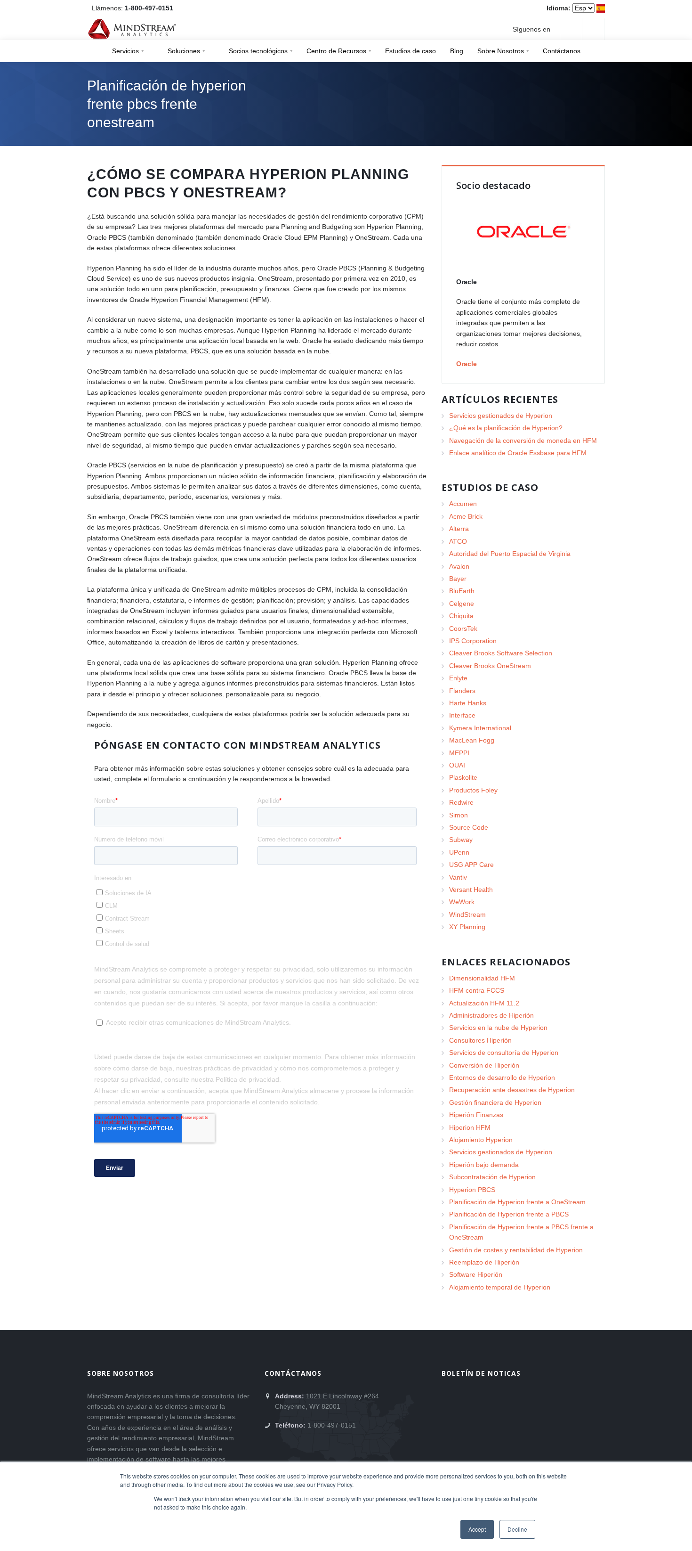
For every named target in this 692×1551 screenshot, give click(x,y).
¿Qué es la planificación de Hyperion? (506, 428)
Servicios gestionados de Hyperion (500, 415)
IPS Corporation (473, 641)
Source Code (468, 827)
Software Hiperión (475, 1274)
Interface (462, 715)
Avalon (459, 566)
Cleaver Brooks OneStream (490, 665)
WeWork (462, 902)
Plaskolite (463, 777)
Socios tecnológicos (258, 51)
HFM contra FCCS (476, 990)
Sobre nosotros (120, 1373)
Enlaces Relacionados (506, 961)
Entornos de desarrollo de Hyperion (502, 1077)
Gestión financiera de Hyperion (495, 1102)
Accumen (463, 503)
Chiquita (461, 616)
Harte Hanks (467, 703)
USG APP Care (471, 864)
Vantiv (458, 877)
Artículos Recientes (500, 399)
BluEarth (462, 591)
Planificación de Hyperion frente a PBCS (509, 1214)
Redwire (461, 802)
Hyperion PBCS (472, 1189)
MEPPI (459, 753)
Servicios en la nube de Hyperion (498, 1027)
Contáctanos (561, 51)
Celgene (461, 603)
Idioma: (559, 8)
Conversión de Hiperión (484, 1065)
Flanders (462, 690)
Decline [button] (517, 1529)
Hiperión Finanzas (476, 1114)
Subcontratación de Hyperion (492, 1177)
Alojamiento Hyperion (481, 1139)
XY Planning (467, 927)
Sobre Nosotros (500, 51)
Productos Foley (473, 790)
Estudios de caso (410, 51)
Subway (461, 839)
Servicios (125, 51)
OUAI (457, 765)
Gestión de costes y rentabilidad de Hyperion (516, 1250)
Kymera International (480, 728)
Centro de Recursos (336, 51)
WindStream (467, 914)
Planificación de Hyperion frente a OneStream (517, 1202)
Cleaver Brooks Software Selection (500, 653)
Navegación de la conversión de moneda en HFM (523, 440)
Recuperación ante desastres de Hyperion (512, 1090)
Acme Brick (466, 516)
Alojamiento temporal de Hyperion (499, 1287)
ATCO (458, 541)
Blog (456, 51)
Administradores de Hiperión (491, 1015)
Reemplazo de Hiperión (484, 1262)
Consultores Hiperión (480, 1040)
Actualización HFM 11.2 (484, 1003)
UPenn (459, 852)
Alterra (459, 528)
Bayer (458, 578)
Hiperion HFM (470, 1127)
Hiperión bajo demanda (484, 1164)
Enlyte (458, 678)
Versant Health (471, 889)
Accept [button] (477, 1529)
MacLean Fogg (471, 740)
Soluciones (184, 51)
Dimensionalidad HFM (482, 978)
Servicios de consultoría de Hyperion (503, 1052)
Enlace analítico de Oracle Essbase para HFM (518, 453)
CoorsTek (463, 628)
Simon (458, 815)
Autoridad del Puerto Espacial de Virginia (510, 553)
